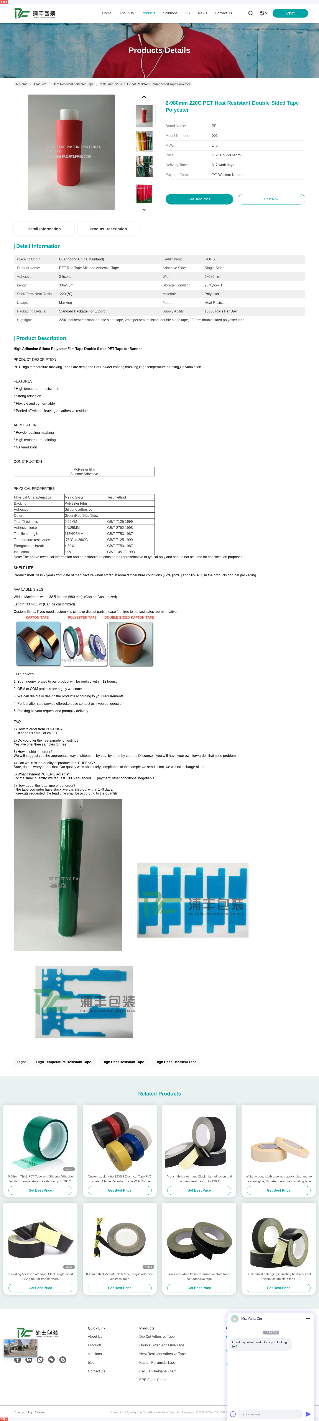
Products (40, 84)
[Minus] (308, 1318)
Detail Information (44, 229)
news (202, 13)
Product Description (108, 229)
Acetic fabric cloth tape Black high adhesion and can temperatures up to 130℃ (199, 1179)
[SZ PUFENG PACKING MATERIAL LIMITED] (35, 13)
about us (126, 13)
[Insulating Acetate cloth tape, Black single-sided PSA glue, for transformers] (40, 1237)
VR (187, 13)
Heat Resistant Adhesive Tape (73, 84)
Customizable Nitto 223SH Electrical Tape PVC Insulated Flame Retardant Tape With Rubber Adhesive (120, 1179)
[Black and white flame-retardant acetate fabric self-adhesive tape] (199, 1237)
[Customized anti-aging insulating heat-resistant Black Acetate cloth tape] (278, 1237)
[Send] (308, 1414)
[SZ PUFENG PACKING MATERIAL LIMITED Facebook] (17, 1359)
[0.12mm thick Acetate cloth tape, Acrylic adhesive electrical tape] (119, 1237)
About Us (95, 1336)
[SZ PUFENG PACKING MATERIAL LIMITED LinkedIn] (29, 1359)
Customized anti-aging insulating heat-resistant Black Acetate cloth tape (279, 1276)
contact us (223, 13)
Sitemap (40, 1412)
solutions (170, 13)
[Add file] (233, 1414)
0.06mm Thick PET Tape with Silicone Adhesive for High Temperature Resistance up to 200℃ (40, 1179)
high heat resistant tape (123, 1062)
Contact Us (96, 1371)
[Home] (37, 1338)
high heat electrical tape (176, 1062)
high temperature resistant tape (63, 1062)
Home (107, 13)
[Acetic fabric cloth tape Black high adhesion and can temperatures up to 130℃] (199, 1139)
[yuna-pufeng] (63, 1359)
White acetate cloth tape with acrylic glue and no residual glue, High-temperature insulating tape (279, 1179)
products (148, 13)
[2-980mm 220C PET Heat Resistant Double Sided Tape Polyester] (71, 152)
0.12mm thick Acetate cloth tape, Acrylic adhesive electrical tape (120, 1276)
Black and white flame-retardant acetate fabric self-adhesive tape (199, 1276)
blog (91, 1362)
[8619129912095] (40, 1359)
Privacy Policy (23, 1412)
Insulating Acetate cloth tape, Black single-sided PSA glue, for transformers (40, 1276)
